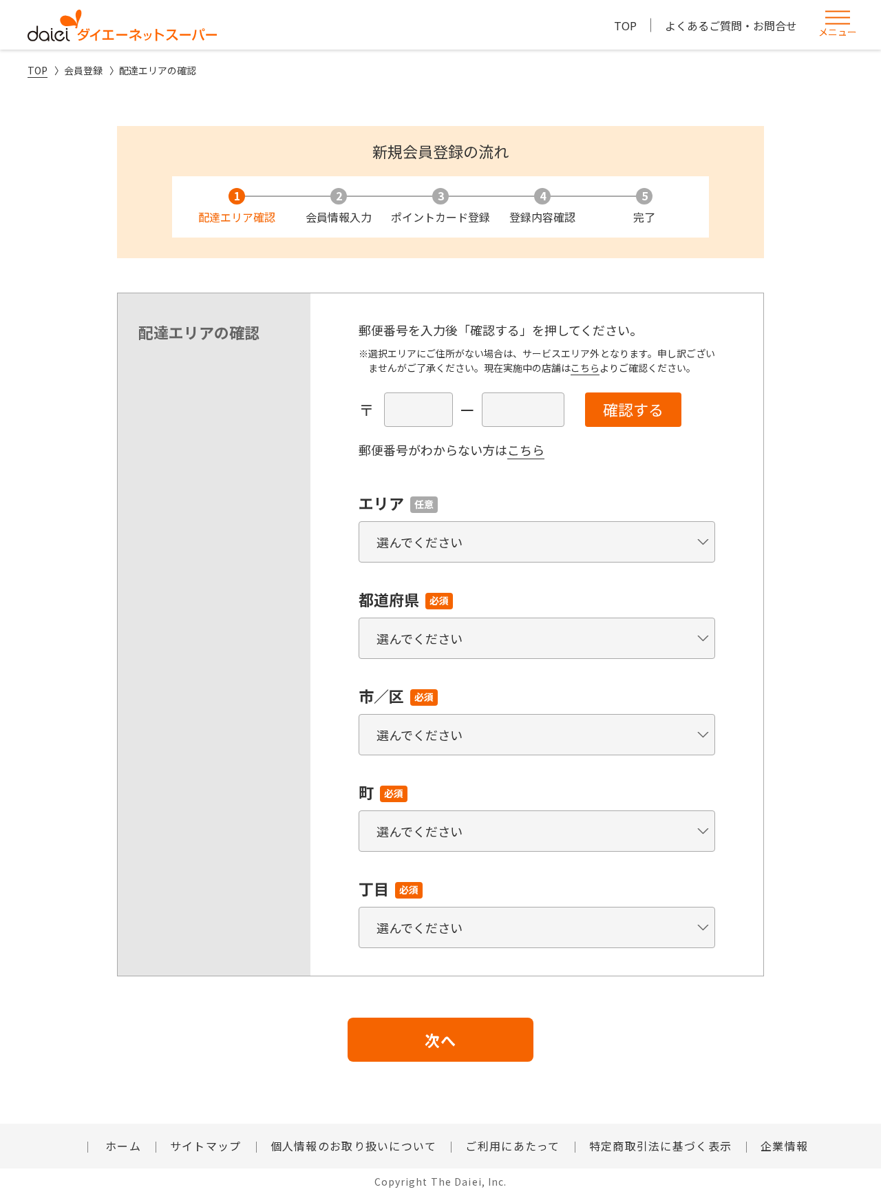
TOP (625, 25)
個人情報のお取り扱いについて (353, 1145)
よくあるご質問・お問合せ (731, 25)
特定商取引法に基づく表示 (660, 1145)
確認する (633, 409)
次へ (440, 1040)
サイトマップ (206, 1145)
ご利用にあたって (512, 1145)
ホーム (121, 1145)
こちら (585, 368)
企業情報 (784, 1145)
